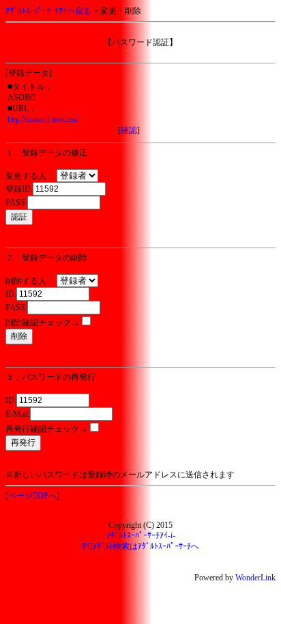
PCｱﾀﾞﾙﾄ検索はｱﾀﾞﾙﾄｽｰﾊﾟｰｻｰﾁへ (141, 546)
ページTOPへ (32, 496)
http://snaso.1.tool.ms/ (43, 119)
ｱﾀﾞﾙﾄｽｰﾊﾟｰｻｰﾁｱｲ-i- (140, 535)
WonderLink (255, 577)
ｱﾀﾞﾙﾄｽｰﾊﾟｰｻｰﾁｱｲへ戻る (48, 11)
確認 (129, 130)
